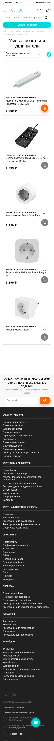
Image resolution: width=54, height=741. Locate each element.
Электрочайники (11, 666)
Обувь (6, 555)
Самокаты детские (12, 446)
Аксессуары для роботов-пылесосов (22, 603)
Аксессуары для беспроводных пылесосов (26, 607)
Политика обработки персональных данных (18, 713)
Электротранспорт (13, 415)
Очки (5, 572)
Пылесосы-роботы (13, 593)
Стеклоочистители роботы (17, 600)
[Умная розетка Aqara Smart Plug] (27, 203)
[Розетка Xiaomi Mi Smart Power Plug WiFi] (27, 260)
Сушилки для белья (13, 562)
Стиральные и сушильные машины (21, 669)
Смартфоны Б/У (11, 496)
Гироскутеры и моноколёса (17, 435)
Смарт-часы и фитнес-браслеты (20, 507)
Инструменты (10, 542)
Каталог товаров (27, 25)
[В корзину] (44, 108)
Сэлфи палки (10, 490)
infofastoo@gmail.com (17, 728)
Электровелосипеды (14, 442)
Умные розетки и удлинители (18, 659)
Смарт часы (9, 514)
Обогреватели (10, 679)
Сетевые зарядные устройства (19, 483)
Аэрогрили (8, 672)
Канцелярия (9, 552)
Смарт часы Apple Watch (16, 527)
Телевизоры (9, 614)
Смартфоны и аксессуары (17, 463)
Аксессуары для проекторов (18, 635)
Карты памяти (10, 493)
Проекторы (9, 631)
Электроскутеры (11, 432)
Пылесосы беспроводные (17, 597)
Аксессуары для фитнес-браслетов (21, 524)
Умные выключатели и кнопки (18, 652)
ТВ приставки (10, 624)
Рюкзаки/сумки (10, 569)
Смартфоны (9, 470)
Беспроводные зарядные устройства (22, 486)
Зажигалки (8, 548)
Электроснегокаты (12, 456)
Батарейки (8, 500)
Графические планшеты (15, 545)
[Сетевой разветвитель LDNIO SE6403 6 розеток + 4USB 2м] (27, 146)
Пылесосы (8, 586)
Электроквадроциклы (14, 422)
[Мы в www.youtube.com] (14, 695)
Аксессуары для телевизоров (18, 628)
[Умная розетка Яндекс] (27, 317)
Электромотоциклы (13, 425)
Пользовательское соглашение (13, 707)
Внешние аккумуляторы (15, 473)
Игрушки (7, 576)
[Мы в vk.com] (6, 695)
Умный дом (9, 642)
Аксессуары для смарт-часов (18, 521)
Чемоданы (8, 579)
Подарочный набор (13, 559)
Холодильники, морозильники (18, 676)
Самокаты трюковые (14, 449)
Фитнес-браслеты (12, 517)
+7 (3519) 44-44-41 (43, 3)
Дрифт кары (9, 439)
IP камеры (8, 649)
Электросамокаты (12, 429)
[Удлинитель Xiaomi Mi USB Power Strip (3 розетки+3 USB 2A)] (27, 88)
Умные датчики (11, 655)
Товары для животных (15, 565)
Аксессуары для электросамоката (21, 452)
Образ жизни (9, 535)
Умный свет (9, 662)
